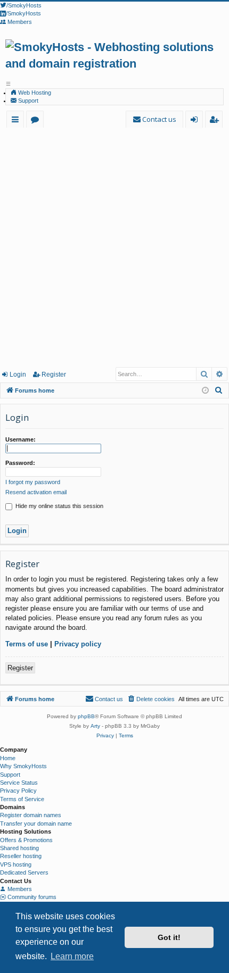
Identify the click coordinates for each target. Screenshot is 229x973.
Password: (20, 463)
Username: (20, 439)
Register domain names (30, 815)
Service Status (19, 782)
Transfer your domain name (36, 823)
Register (54, 374)
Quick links (17, 121)
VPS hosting (15, 864)
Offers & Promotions (26, 840)
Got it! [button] (169, 937)
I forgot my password (32, 482)
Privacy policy (77, 644)
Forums (37, 121)
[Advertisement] (114, 246)
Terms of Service (22, 799)
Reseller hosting (21, 856)
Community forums (31, 897)
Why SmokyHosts (23, 766)
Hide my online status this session (58, 506)
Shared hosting (19, 848)
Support (27, 100)
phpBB (86, 716)
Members (19, 889)
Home (7, 758)
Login (18, 374)
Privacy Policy (18, 790)
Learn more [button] (72, 956)
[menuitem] (154, 119)
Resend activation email (36, 492)
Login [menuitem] (196, 121)
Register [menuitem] (216, 121)
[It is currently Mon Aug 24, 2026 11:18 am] (205, 391)
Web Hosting (34, 92)
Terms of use (26, 644)
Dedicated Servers (24, 872)
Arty (95, 726)
